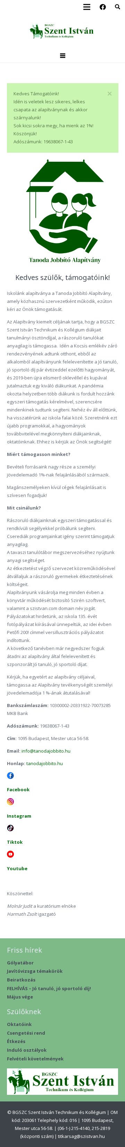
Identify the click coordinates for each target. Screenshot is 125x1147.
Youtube (17, 868)
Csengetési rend (26, 1033)
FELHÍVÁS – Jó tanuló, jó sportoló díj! (49, 988)
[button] (117, 7)
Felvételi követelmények (35, 1059)
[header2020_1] (62, 31)
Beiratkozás (21, 980)
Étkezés (16, 1041)
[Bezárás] (109, 94)
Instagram (19, 816)
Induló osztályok (27, 1050)
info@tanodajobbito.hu (46, 751)
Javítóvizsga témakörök (34, 971)
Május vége (20, 997)
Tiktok (15, 842)
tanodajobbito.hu (44, 763)
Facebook (18, 789)
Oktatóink (19, 1024)
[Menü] (62, 55)
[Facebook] (103, 7)
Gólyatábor (20, 963)
